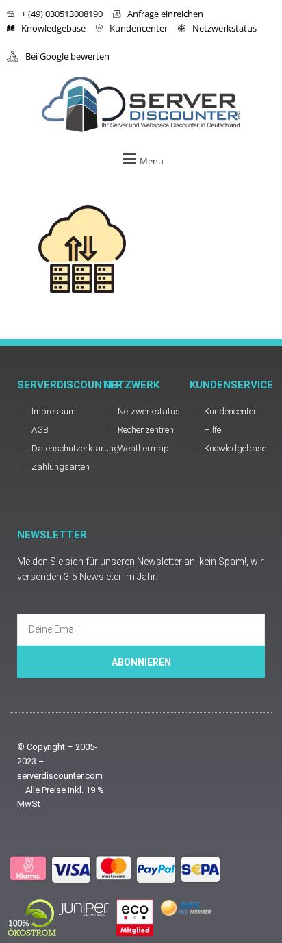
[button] (141, 158)
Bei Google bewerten (67, 56)
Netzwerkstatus (224, 28)
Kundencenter (139, 28)
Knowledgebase (53, 28)
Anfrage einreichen (165, 14)
